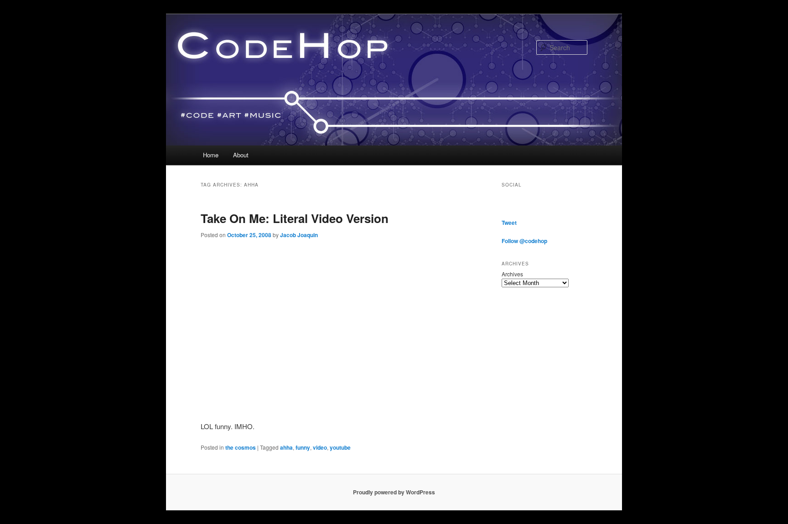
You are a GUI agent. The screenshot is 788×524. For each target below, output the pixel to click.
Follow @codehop (524, 241)
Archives (512, 274)
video (320, 447)
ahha (286, 447)
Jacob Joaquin (299, 235)
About (241, 154)
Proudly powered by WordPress (394, 492)
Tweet (509, 222)
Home (210, 154)
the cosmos (240, 447)
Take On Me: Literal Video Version (295, 218)
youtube (340, 447)
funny (303, 447)
